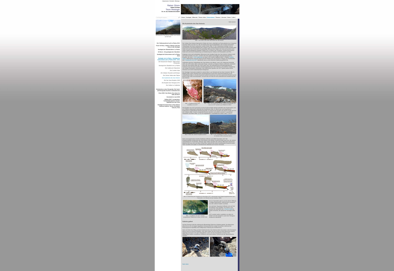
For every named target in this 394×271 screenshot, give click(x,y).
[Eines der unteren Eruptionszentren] (195, 133)
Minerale (194, 17)
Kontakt (172, 1)
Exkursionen (210, 17)
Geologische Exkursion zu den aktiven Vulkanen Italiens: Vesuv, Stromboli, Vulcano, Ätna (169, 106)
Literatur (223, 17)
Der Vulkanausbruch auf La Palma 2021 (168, 43)
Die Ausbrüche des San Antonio (171, 78)
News (229, 17)
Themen (217, 17)
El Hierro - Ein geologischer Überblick (169, 52)
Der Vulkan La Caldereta (173, 85)
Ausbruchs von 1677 (191, 60)
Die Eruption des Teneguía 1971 (171, 83)
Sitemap (177, 1)
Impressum (166, 1)
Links (233, 17)
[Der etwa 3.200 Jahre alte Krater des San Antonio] (209, 39)
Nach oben (185, 264)
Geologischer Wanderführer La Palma (169, 49)
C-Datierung (198, 57)
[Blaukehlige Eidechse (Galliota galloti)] (195, 256)
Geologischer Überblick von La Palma (169, 65)
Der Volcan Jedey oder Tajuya (171, 75)
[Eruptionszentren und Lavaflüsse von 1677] (192, 102)
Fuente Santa (228, 209)
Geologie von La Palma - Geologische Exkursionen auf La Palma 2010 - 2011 (169, 59)
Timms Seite (202, 17)
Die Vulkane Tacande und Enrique (170, 73)
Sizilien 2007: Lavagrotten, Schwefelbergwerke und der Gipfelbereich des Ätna (172, 101)
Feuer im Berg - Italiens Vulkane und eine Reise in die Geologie (168, 46)
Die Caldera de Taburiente (172, 68)
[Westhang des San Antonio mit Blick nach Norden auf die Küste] (168, 33)
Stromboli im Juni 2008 (173, 97)
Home (183, 17)
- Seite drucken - (232, 22)
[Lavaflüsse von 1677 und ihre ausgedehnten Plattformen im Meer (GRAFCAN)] (195, 214)
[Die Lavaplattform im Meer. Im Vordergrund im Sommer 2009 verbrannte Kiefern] (223, 133)
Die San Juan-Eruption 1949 (172, 80)
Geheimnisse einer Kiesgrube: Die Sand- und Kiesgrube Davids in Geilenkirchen (168, 90)
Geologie (188, 17)
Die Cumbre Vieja (175, 70)
